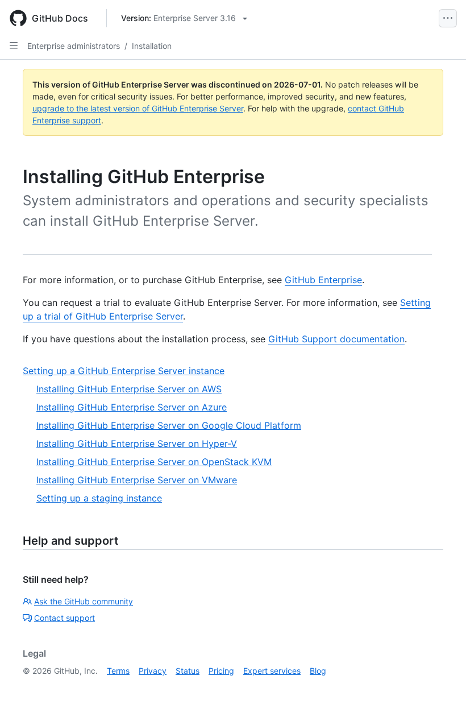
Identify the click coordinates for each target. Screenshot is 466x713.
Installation (152, 46)
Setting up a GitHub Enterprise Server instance (123, 370)
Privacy (153, 670)
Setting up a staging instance (99, 498)
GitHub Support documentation (336, 339)
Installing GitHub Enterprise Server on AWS (129, 389)
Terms (118, 670)
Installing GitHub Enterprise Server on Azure (131, 407)
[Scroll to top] (441, 688)
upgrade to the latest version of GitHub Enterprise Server (137, 108)
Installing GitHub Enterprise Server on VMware (136, 480)
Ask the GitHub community (83, 601)
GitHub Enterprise (323, 279)
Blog (318, 670)
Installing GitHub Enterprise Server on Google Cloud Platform (168, 425)
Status (187, 670)
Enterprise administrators (73, 46)
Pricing (221, 670)
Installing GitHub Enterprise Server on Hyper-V (136, 443)
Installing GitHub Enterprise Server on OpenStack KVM (154, 461)
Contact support (64, 618)
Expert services (272, 670)
